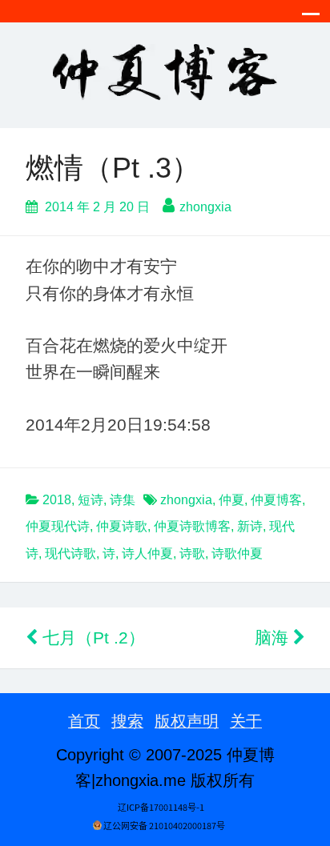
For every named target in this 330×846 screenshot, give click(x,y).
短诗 (90, 500)
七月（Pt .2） (91, 637)
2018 (56, 500)
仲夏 (231, 500)
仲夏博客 (276, 500)
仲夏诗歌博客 (192, 526)
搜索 (127, 721)
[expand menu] (311, 18)
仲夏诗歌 (121, 526)
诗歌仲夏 (237, 553)
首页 (84, 721)
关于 (246, 721)
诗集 (122, 500)
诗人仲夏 (147, 553)
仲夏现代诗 (58, 526)
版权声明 (187, 721)
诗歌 (192, 553)
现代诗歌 (70, 553)
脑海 (274, 637)
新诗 (250, 526)
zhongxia (205, 207)
